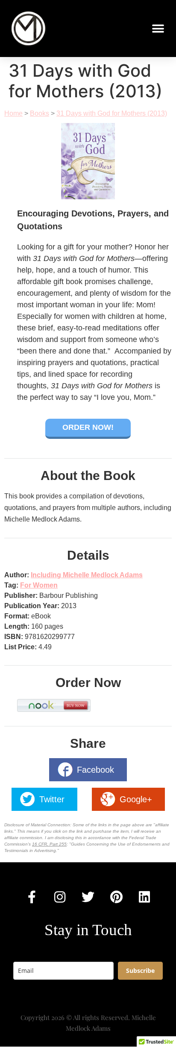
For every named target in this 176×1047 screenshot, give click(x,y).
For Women (39, 585)
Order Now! (88, 427)
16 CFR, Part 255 (49, 844)
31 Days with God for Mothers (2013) (111, 113)
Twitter (52, 799)
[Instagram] (59, 897)
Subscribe (140, 970)
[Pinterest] (116, 897)
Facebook (95, 769)
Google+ (136, 799)
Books (39, 113)
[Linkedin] (144, 897)
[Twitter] (88, 897)
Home (13, 113)
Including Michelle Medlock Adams (87, 575)
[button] (127, 28)
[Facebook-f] (31, 897)
